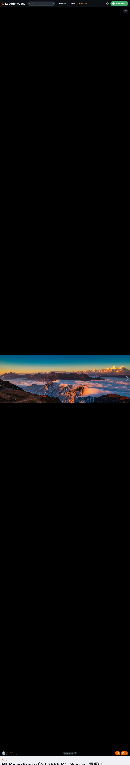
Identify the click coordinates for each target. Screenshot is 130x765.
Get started (120, 3)
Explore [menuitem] (62, 3)
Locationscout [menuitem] (13, 3)
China (5, 760)
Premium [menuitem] (83, 3)
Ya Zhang (9, 752)
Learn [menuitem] (72, 3)
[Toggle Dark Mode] (107, 3)
